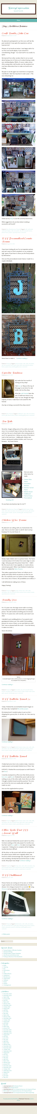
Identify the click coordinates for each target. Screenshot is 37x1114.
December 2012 (7, 1065)
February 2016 (6, 1016)
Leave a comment (21, 232)
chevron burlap (18, 363)
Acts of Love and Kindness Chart (11, 955)
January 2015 (6, 1028)
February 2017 (6, 1003)
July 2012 (5, 1074)
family (31, 689)
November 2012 (7, 1067)
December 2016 (7, 1005)
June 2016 (5, 1011)
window (25, 512)
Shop (11, 218)
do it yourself (25, 231)
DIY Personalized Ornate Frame (17, 240)
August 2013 (6, 1052)
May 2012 (5, 1077)
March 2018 (6, 997)
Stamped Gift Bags (7, 951)
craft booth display (6, 231)
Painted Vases (28, 496)
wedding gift (14, 366)
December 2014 (7, 1030)
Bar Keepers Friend (17, 1086)
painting (27, 748)
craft (26, 229)
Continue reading (22, 358)
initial (17, 365)
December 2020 (7, 993)
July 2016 (5, 1010)
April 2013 (5, 1059)
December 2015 (7, 1018)
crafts (12, 231)
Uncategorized (7, 985)
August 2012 (6, 1072)
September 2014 (7, 1033)
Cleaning (5, 967)
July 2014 (5, 1036)
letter (21, 365)
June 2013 (5, 1056)
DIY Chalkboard (12, 875)
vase (20, 869)
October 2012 (6, 1069)
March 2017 (6, 1002)
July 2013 (5, 1054)
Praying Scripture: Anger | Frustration (12, 953)
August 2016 (6, 1008)
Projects (18, 229)
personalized (26, 365)
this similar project (23, 709)
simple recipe (28, 691)
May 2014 (5, 1039)
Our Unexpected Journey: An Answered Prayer (24, 1089)
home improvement (17, 867)
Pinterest (4, 889)
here (19, 386)
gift (15, 365)
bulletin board (26, 509)
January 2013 (6, 1064)
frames (30, 231)
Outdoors (5, 980)
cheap (31, 509)
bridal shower (18, 924)
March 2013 (6, 1061)
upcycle (14, 232)
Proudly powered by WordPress (10, 1098)
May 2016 (5, 1013)
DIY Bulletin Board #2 (16, 699)
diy (20, 231)
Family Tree (9, 599)
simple (10, 512)
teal (10, 366)
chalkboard (20, 413)
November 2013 (7, 1047)
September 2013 (7, 1051)
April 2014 (5, 1041)
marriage (8, 691)
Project (5, 981)
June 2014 (5, 1038)
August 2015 (6, 1021)
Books (4, 965)
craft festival (24, 393)
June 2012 (5, 1075)
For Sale (7, 421)
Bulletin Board (28, 492)
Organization (6, 978)
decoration (16, 231)
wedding (11, 693)
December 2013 (7, 1046)
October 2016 (6, 1007)
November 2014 (7, 1031)
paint (23, 748)
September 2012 (7, 1070)
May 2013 (5, 1057)
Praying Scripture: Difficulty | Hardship (12, 950)
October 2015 (6, 1020)
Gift (4, 972)
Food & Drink (6, 970)
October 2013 (6, 1049)
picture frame (5, 232)
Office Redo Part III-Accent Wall (15, 831)
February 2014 (6, 1044)
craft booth (30, 229)
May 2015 (5, 1025)
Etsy (7, 229)
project (10, 232)
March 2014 (6, 1043)
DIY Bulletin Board (14, 756)
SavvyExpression (18, 8)
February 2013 (6, 1062)
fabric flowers (19, 569)
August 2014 (6, 1034)
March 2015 (6, 1026)
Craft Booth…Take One (15, 33)
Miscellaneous (12, 229)
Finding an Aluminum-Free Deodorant (12, 956)
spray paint (15, 750)
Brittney (5, 1091)
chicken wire (22, 590)
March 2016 (6, 1015)
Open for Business (12, 372)
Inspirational (6, 975)
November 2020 (7, 995)
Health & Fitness (7, 973)
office (23, 822)
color (3, 511)
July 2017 (5, 1000)
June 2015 (5, 1023)
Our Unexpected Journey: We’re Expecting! (23, 1092)
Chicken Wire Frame (14, 520)
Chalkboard (27, 494)
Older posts (6, 934)
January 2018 (6, 998)
